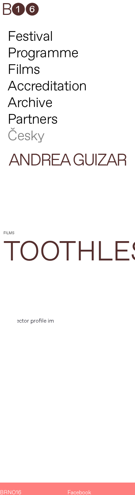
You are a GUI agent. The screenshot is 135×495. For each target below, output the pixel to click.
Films (24, 69)
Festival (30, 36)
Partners (32, 119)
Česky (26, 135)
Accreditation (47, 86)
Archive (30, 102)
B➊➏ (20, 10)
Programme (43, 53)
